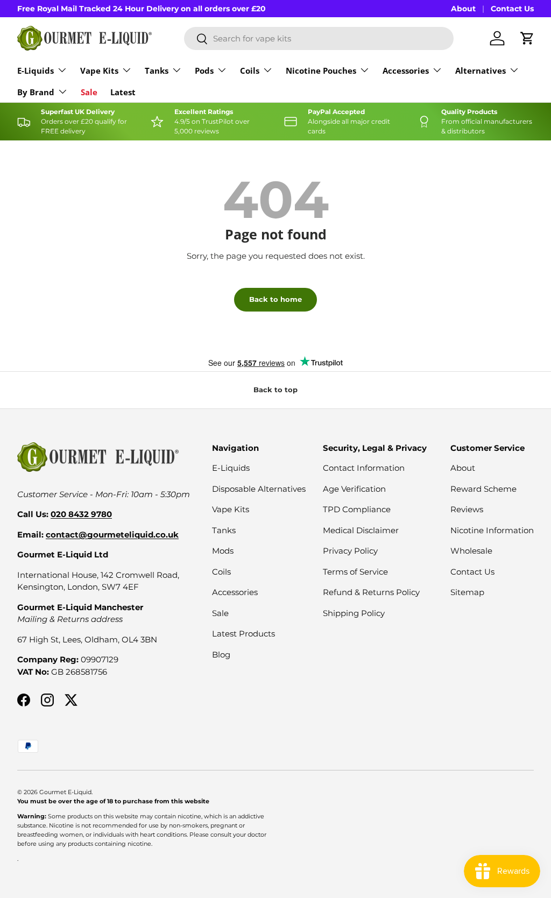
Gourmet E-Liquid (65, 792)
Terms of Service (355, 572)
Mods (223, 551)
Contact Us (512, 8)
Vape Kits (230, 509)
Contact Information (364, 468)
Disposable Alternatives (259, 489)
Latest (123, 92)
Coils (221, 572)
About (463, 8)
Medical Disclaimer (361, 530)
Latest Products (243, 633)
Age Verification (354, 489)
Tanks (224, 530)
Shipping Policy (354, 613)
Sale (89, 92)
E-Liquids (231, 468)
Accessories (235, 592)
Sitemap (467, 592)
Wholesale (471, 551)
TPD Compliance (357, 509)
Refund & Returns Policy (371, 592)
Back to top (275, 389)
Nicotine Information (492, 530)
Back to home (275, 299)
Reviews (466, 509)
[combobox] (319, 38)
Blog (221, 654)
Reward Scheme (483, 489)
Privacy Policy (350, 551)
